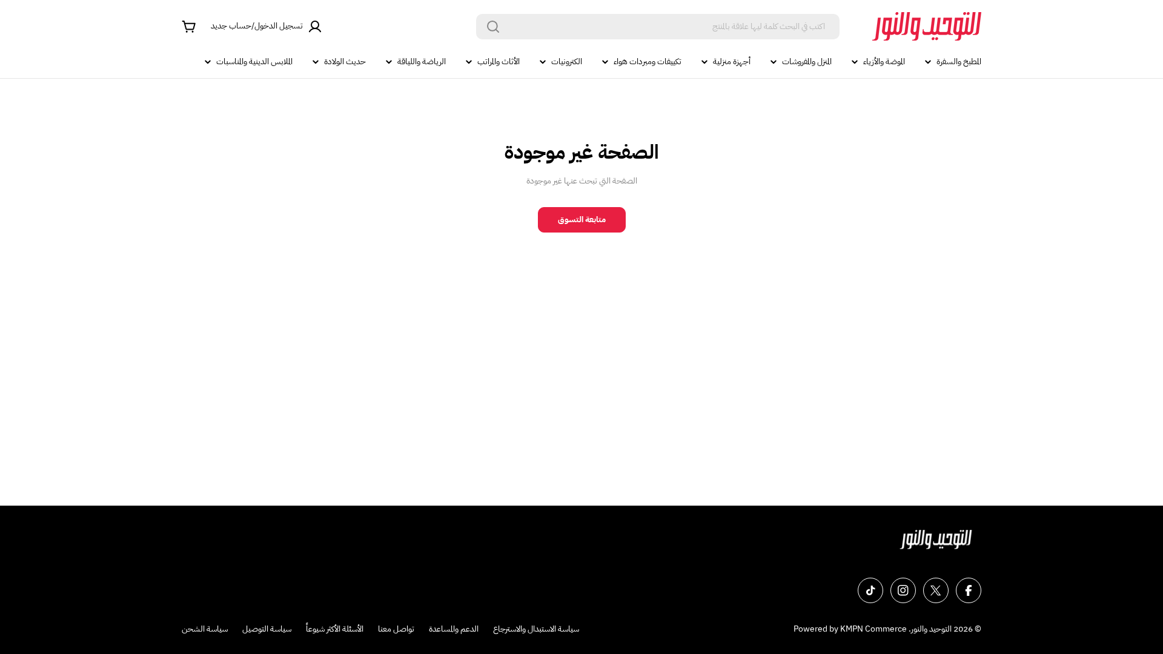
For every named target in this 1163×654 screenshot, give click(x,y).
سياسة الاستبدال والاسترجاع (536, 629)
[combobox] (658, 26)
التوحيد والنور (931, 629)
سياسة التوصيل (266, 629)
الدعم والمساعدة (454, 629)
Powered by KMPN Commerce (850, 629)
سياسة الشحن (205, 629)
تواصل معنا (396, 629)
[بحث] (493, 26)
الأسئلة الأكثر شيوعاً (334, 629)
